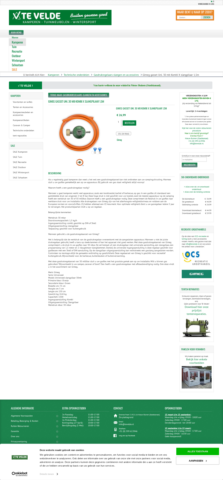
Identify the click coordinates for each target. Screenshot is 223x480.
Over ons (15, 436)
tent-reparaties (20, 135)
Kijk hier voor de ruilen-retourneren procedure (196, 129)
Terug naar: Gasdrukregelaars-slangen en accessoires (78, 95)
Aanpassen (196, 460)
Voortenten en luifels (22, 102)
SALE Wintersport (21, 172)
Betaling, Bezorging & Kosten (24, 421)
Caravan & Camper (21, 125)
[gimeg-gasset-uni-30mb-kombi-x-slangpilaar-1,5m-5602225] (80, 166)
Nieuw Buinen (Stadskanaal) (196, 138)
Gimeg (119, 139)
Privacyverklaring (19, 441)
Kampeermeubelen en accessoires (23, 113)
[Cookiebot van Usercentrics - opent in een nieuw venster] (19, 474)
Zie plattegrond (126, 417)
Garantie (15, 431)
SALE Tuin (17, 157)
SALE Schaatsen (20, 177)
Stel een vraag (123, 133)
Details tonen (47, 474)
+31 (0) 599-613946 (196, 141)
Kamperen (53, 75)
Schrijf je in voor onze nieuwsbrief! (196, 156)
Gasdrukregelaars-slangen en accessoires (116, 75)
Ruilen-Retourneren (20, 426)
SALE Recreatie (19, 162)
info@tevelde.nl (197, 143)
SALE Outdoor (19, 167)
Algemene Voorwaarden (22, 415)
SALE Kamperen (20, 151)
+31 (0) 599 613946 (128, 431)
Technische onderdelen (76, 75)
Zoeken (206, 17)
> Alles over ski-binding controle (196, 192)
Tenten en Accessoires (23, 107)
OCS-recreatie (200, 236)
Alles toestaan (198, 451)
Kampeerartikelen (21, 120)
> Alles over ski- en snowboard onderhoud (196, 188)
